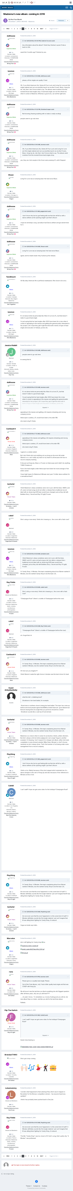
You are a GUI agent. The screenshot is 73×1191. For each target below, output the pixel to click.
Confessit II (11, 429)
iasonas (11, 71)
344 (12, 599)
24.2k (12, 445)
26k (12, 988)
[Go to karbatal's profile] (11, 491)
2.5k (12, 955)
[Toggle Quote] (23, 41)
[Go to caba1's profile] (11, 522)
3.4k (12, 293)
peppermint (44, 211)
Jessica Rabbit (11, 345)
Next (41, 28)
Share (52, 20)
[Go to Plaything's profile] (11, 761)
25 (12, 802)
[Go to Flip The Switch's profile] (11, 1017)
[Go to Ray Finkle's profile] (11, 589)
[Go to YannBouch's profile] (11, 283)
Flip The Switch (11, 1010)
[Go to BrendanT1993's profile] (11, 1061)
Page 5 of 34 (54, 28)
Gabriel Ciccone (46, 41)
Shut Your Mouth (16, 19)
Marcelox (11, 938)
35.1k (12, 500)
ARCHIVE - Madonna (28, 21)
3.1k (12, 770)
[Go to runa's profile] (11, 978)
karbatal (10, 484)
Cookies (44, 1186)
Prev (7, 28)
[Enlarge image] (24, 1070)
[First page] (4, 29)
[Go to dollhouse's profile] (11, 42)
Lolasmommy (11, 1088)
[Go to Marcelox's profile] (11, 945)
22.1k (12, 1027)
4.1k (12, 362)
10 (37, 28)
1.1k (12, 1071)
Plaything (11, 754)
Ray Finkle (11, 582)
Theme (28, 1186)
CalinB (11, 786)
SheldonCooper (46, 109)
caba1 (11, 516)
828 (12, 532)
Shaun (11, 175)
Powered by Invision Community (36, 1188)
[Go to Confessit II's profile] (11, 435)
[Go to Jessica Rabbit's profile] (11, 352)
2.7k (12, 87)
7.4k (12, 52)
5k (12, 191)
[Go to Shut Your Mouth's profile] (5, 20)
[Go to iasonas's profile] (11, 78)
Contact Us (36, 1186)
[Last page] (45, 29)
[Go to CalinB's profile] (11, 792)
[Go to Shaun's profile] (11, 181)
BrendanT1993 (11, 1055)
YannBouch (11, 277)
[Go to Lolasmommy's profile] (11, 1094)
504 (12, 1104)
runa (11, 972)
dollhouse (11, 36)
